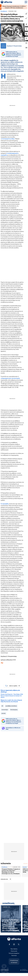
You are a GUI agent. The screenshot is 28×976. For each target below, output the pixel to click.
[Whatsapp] (26, 43)
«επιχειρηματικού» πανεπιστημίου (10, 378)
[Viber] (26, 38)
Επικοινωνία (14, 951)
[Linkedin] (26, 33)
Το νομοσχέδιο (5, 504)
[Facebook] (26, 24)
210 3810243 (14, 962)
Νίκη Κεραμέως (13, 709)
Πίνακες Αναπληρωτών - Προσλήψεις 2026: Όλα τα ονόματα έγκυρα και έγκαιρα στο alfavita (12, 696)
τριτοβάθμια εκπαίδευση (11, 706)
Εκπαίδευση (4, 11)
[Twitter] (26, 29)
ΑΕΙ (2, 706)
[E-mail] (26, 47)
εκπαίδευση (8, 903)
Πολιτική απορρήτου (14, 953)
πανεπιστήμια (5, 709)
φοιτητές (4, 713)
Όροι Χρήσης (14, 949)
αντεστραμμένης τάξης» (8, 138)
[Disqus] (14, 753)
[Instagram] (14, 944)
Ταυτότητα (14, 955)
